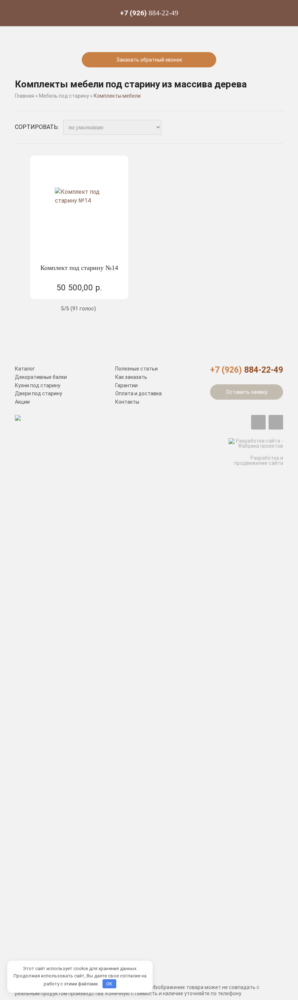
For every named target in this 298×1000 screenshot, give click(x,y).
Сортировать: (37, 126)
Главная (24, 96)
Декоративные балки (41, 377)
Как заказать (131, 377)
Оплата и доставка (138, 393)
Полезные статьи (136, 369)
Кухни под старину (37, 385)
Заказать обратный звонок (149, 60)
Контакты (127, 402)
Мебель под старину (64, 96)
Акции (22, 402)
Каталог (25, 369)
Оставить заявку (246, 392)
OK (109, 984)
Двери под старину (38, 393)
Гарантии (126, 385)
